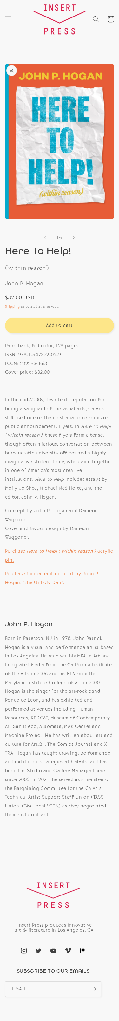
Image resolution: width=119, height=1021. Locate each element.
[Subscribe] (93, 989)
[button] (8, 19)
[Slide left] (45, 238)
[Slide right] (74, 238)
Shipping (12, 306)
